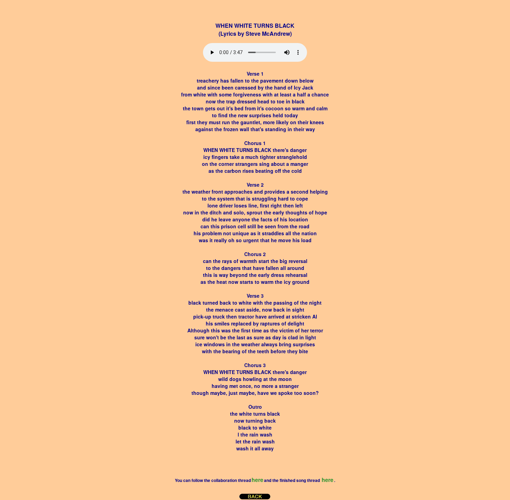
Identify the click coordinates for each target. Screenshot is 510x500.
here (257, 480)
